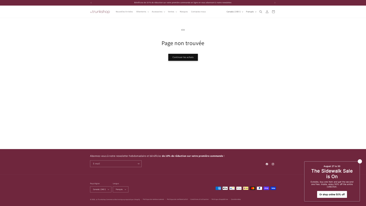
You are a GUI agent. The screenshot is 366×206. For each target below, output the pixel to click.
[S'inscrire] (138, 163)
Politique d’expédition (220, 199)
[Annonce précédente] (91, 2)
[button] (142, 12)
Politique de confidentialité (177, 199)
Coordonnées (236, 199)
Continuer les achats (183, 57)
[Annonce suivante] (275, 2)
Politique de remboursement (153, 199)
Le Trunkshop (101, 199)
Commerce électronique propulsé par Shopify (123, 199)
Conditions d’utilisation (199, 199)
